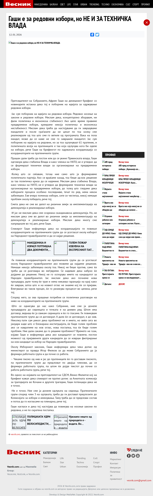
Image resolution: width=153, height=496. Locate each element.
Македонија (40, 4)
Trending (94, 4)
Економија (117, 4)
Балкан (54, 4)
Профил (145, 4)
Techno (105, 4)
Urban (83, 4)
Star (75, 4)
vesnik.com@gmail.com (139, 480)
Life (69, 4)
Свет (62, 4)
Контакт (114, 463)
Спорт (136, 4)
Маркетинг (115, 459)
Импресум (115, 467)
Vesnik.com (13, 466)
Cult (128, 4)
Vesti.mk (21, 474)
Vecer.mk (11, 474)
